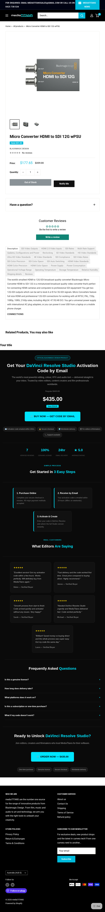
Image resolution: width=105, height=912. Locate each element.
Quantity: (14, 172)
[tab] (12, 249)
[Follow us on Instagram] (7, 885)
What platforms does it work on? (52, 697)
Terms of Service (65, 812)
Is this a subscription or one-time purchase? (52, 706)
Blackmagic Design (19, 149)
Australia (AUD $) (14, 873)
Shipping (61, 808)
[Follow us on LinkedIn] (12, 885)
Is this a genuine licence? (52, 679)
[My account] (91, 15)
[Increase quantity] (37, 172)
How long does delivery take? (52, 688)
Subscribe (66, 859)
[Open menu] (6, 15)
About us (61, 799)
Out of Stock (30, 182)
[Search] (81, 15)
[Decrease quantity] (23, 172)
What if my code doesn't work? (52, 715)
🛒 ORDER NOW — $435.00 (52, 756)
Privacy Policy (12, 834)
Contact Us (62, 803)
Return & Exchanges (15, 838)
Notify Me (64, 183)
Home (8, 26)
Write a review (53, 237)
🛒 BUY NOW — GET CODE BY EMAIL (52, 416)
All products (18, 26)
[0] (97, 15)
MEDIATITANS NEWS (89, 5)
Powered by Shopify (13, 903)
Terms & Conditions (14, 843)
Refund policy (64, 817)
